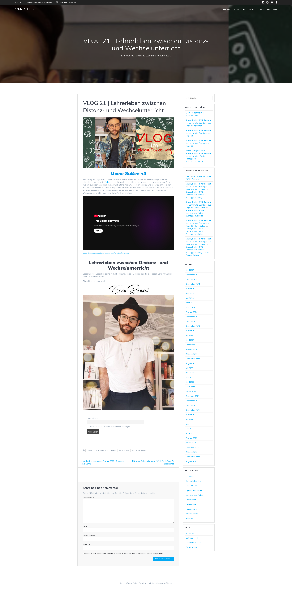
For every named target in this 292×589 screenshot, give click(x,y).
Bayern (89, 450)
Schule (108, 182)
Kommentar (88, 498)
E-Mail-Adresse (92, 418)
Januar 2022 (191, 391)
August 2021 (191, 414)
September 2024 (193, 284)
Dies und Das (191, 485)
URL (187, 176)
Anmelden (190, 533)
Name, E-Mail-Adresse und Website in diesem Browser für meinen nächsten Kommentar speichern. (124, 553)
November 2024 (192, 275)
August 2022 (191, 363)
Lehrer (113, 450)
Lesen (237, 9)
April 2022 (190, 382)
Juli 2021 (189, 419)
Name (86, 526)
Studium (189, 518)
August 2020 (191, 461)
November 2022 (192, 349)
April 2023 (190, 340)
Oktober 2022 (191, 354)
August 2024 (191, 289)
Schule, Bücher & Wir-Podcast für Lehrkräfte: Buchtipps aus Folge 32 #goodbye (198, 123)
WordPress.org (192, 547)
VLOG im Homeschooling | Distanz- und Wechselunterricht (106, 253)
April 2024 (190, 302)
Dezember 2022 (192, 344)
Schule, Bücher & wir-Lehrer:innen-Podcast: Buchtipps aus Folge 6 (195, 213)
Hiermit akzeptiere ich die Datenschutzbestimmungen (109, 426)
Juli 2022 (189, 368)
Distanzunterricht (102, 450)
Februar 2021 (191, 438)
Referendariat (192, 513)
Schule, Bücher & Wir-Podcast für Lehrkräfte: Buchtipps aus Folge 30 (198, 143)
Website (86, 544)
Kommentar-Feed (193, 542)
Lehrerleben (191, 499)
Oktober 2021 (191, 405)
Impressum (272, 9)
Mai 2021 (189, 428)
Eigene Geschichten (194, 490)
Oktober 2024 (191, 279)
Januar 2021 (191, 442)
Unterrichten (249, 9)
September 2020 (193, 456)
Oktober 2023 (191, 321)
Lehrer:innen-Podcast (195, 495)
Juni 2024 (190, 293)
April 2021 (190, 433)
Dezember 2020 (192, 447)
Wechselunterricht (139, 450)
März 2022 (190, 386)
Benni (25, 9)
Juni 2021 (190, 424)
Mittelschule (124, 450)
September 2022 (193, 358)
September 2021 (193, 410)
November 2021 (192, 400)
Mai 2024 (189, 298)
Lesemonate (191, 504)
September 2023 (193, 326)
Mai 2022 (189, 377)
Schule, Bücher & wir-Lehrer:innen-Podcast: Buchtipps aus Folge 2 (195, 231)
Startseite (225, 9)
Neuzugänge (191, 509)
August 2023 (191, 330)
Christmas (190, 476)
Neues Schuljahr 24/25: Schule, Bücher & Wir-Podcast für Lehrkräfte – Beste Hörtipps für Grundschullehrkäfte (198, 156)
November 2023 (192, 316)
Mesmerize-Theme (164, 583)
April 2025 (190, 270)
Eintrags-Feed (192, 538)
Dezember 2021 (192, 396)
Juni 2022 (190, 372)
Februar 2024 (191, 312)
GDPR (261, 9)
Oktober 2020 (191, 452)
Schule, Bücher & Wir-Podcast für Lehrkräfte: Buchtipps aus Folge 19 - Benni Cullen (198, 187)
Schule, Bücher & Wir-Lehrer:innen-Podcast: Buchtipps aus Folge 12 (196, 195)
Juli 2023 (189, 335)
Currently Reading (193, 481)
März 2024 (190, 307)
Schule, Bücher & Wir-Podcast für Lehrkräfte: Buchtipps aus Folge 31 (198, 133)
